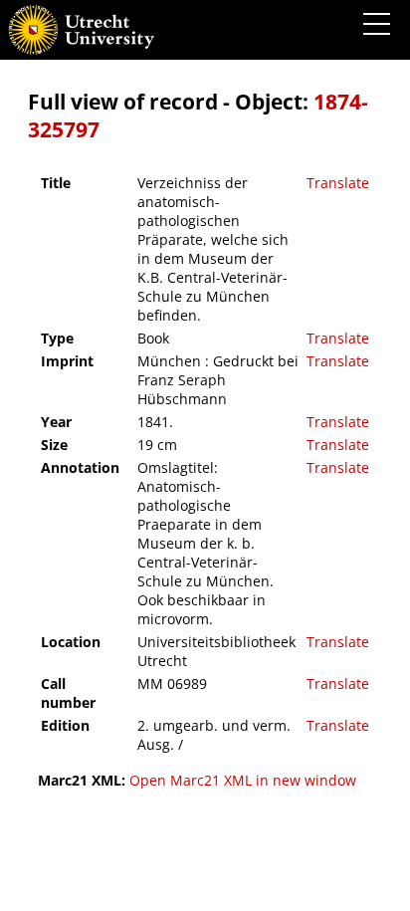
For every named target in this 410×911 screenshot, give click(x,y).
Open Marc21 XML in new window (242, 780)
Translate (338, 182)
